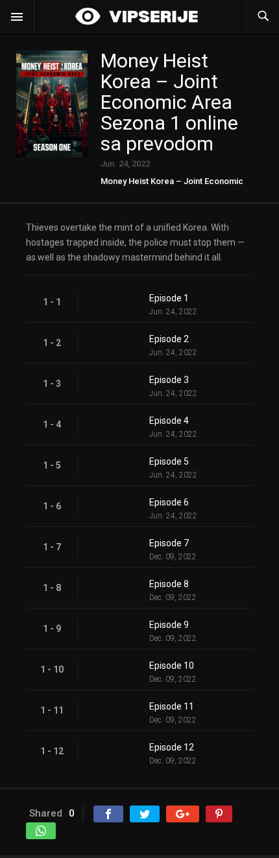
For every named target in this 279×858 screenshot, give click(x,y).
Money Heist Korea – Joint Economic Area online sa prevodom (172, 185)
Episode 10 (171, 665)
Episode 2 (169, 339)
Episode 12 (171, 747)
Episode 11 (171, 706)
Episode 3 (169, 380)
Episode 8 (169, 584)
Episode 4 (169, 420)
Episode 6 (169, 502)
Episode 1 (169, 298)
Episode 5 (169, 461)
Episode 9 (169, 625)
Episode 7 (169, 543)
